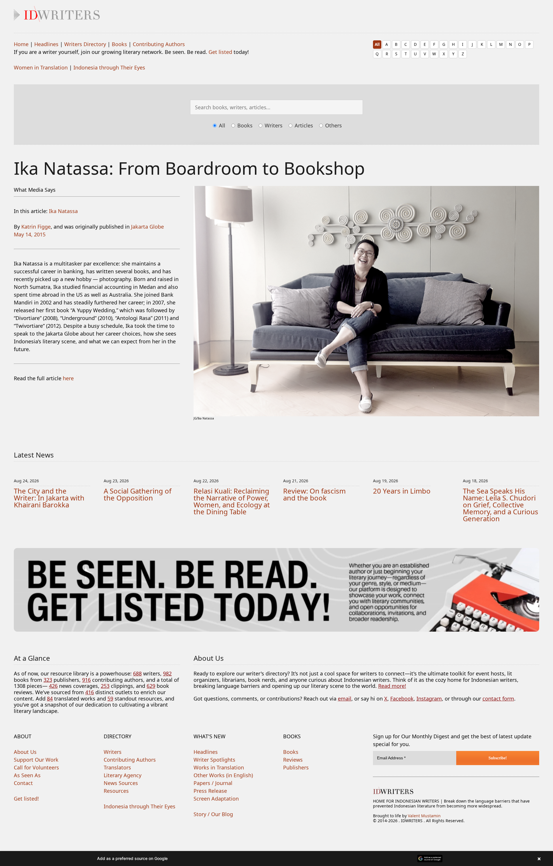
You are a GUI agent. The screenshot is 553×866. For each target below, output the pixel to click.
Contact (23, 783)
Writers (273, 125)
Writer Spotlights (214, 759)
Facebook (402, 698)
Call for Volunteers (36, 767)
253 (105, 685)
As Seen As (27, 775)
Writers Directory (85, 44)
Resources (116, 790)
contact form (498, 698)
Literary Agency (122, 775)
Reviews (293, 759)
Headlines (46, 44)
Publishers (296, 767)
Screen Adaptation (216, 798)
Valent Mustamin (424, 815)
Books (119, 44)
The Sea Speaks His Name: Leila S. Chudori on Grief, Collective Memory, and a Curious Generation (500, 504)
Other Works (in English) (223, 775)
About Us (25, 751)
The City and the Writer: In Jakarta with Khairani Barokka (49, 497)
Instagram (429, 698)
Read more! (392, 685)
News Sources (121, 783)
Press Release (210, 790)
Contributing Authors (159, 44)
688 (137, 673)
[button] (276, 858)
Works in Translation (219, 767)
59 (110, 698)
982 (167, 673)
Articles (303, 125)
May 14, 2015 (30, 234)
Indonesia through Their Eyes (109, 67)
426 (53, 685)
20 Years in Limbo (402, 491)
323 (47, 679)
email (344, 698)
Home (21, 44)
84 (50, 698)
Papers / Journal (213, 783)
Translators (117, 767)
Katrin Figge (36, 226)
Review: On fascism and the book (314, 494)
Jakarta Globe (147, 226)
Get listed (220, 51)
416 (89, 692)
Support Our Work (36, 759)
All (377, 44)
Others (333, 125)
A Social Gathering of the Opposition (137, 494)
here (68, 378)
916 (86, 679)
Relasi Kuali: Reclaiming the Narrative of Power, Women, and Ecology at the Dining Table (232, 501)
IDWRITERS (276, 12)
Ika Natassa (63, 211)
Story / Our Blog (213, 814)
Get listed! (26, 798)
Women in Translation (41, 67)
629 (151, 685)
